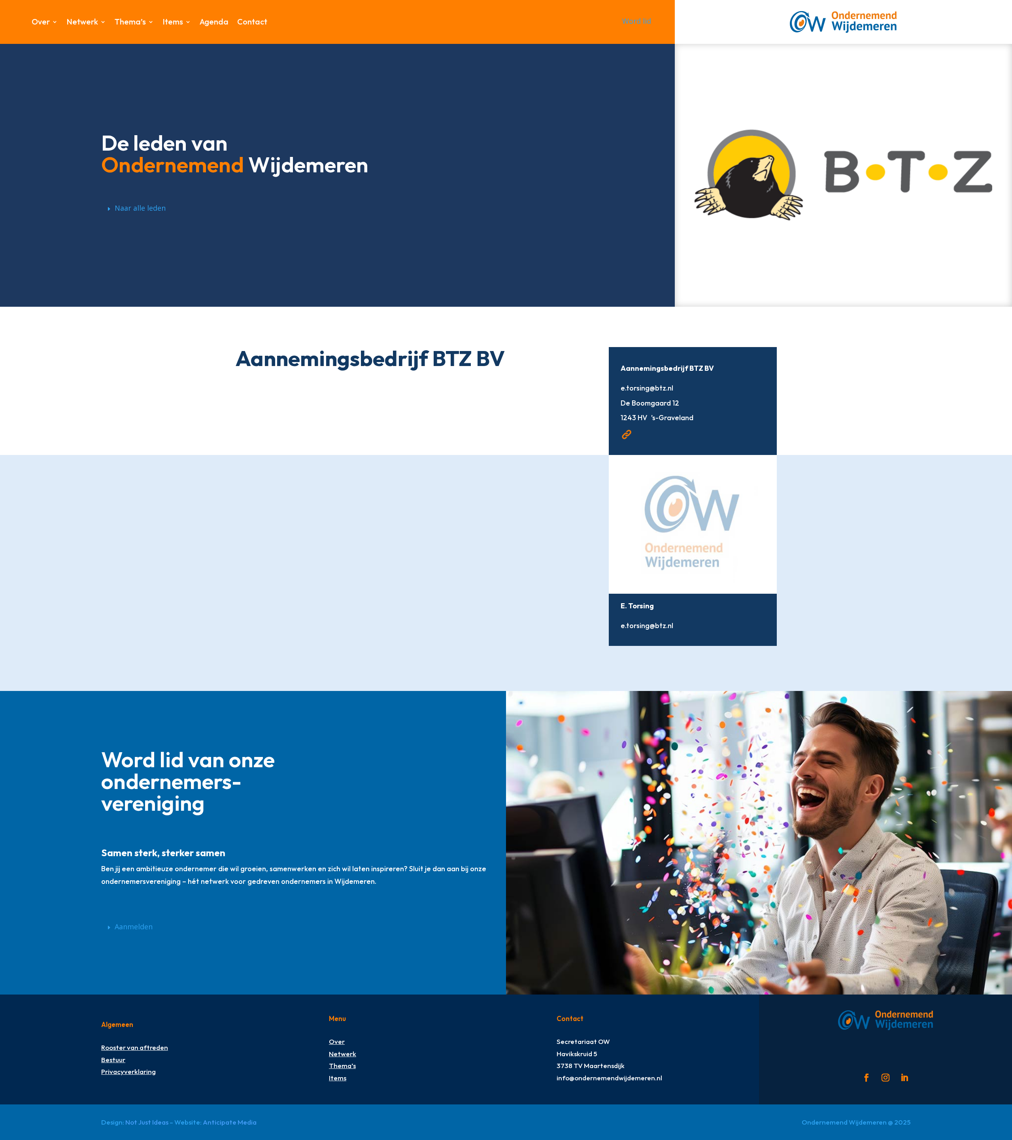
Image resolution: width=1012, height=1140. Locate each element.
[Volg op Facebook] (866, 1077)
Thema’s (130, 22)
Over (41, 22)
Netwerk (82, 22)
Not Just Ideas (146, 1122)
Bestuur (113, 1059)
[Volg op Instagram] (885, 1077)
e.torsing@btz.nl (647, 388)
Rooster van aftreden (134, 1047)
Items (172, 22)
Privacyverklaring (128, 1071)
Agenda (214, 22)
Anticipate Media (230, 1122)
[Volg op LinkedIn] (904, 1077)
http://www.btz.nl (626, 434)
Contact (252, 22)
